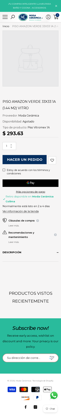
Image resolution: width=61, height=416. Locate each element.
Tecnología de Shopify (42, 380)
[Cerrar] (56, 5)
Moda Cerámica (28, 115)
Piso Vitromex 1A (39, 127)
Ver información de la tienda (21, 211)
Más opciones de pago (30, 191)
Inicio (6, 26)
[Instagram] (35, 407)
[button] (12, 17)
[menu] (5, 17)
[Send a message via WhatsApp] (54, 395)
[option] (30, 58)
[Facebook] (25, 407)
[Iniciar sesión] (48, 17)
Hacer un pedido (24, 160)
